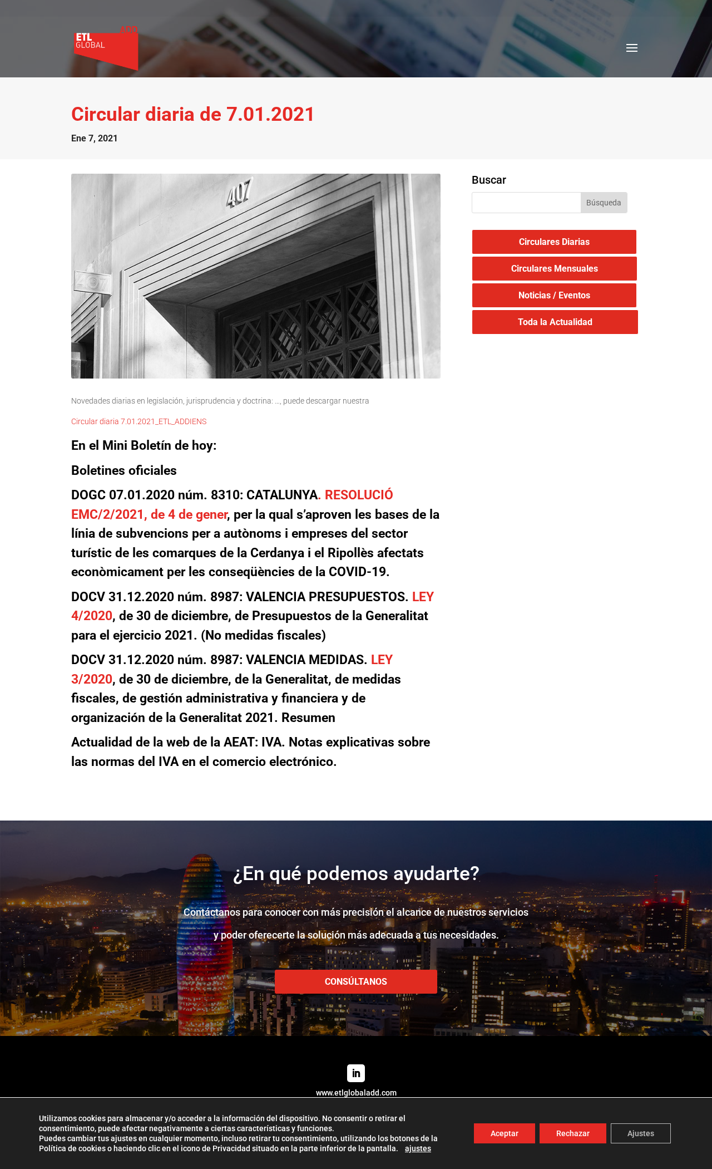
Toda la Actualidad (555, 322)
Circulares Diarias (554, 242)
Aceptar (504, 1133)
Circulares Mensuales (554, 268)
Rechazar (573, 1133)
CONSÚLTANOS (356, 981)
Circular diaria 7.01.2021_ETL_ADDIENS (138, 421)
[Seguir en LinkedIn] (356, 1073)
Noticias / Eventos (554, 295)
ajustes (418, 1148)
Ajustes (640, 1133)
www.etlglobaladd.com (356, 1092)
